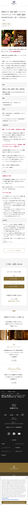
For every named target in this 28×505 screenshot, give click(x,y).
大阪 (17, 415)
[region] (14, 490)
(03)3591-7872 (15, 301)
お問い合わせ (18, 451)
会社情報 (14, 440)
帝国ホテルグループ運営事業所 (14, 427)
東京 (5, 415)
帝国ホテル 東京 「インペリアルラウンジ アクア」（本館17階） (13, 93)
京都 (22, 415)
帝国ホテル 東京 (11, 391)
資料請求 (3, 455)
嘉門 (18, 393)
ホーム (2, 391)
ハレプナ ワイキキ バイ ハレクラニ (14, 423)
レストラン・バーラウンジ (7, 393)
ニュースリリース (5, 447)
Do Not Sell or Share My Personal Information (14, 502)
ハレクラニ (14, 419)
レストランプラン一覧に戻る (14, 250)
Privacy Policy (5, 498)
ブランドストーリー (6, 451)
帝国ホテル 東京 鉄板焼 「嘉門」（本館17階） (13, 89)
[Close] (26, 477)
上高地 (11, 415)
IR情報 (3, 443)
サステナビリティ (19, 443)
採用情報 (17, 447)
